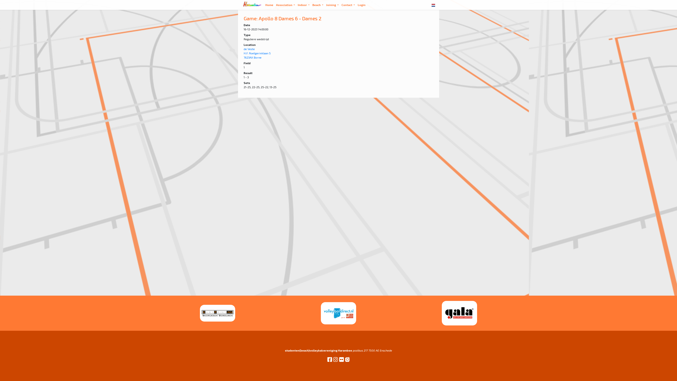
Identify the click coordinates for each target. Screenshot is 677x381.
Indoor (302, 5)
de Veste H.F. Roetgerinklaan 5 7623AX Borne (257, 53)
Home (269, 5)
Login (361, 5)
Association (284, 5)
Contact (347, 5)
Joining (331, 5)
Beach (316, 5)
